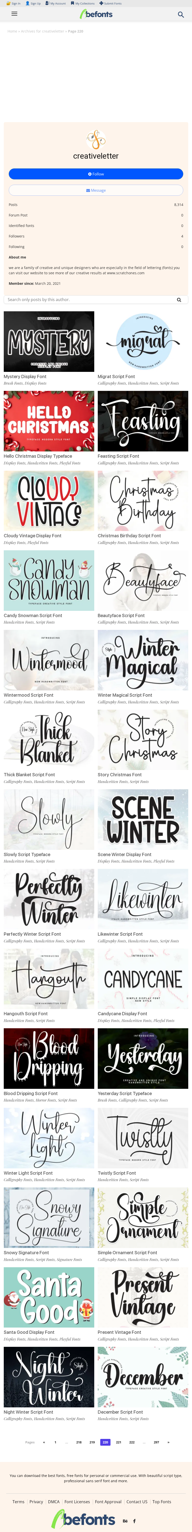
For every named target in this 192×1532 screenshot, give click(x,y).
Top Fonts (161, 1501)
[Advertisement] (96, 74)
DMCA (54, 1501)
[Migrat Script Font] (143, 341)
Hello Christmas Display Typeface (38, 456)
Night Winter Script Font (28, 1412)
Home (12, 31)
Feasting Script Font (118, 456)
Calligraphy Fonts (112, 383)
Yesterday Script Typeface (125, 1093)
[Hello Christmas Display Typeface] (49, 420)
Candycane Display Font (122, 1013)
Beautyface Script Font (121, 615)
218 (79, 1442)
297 (156, 1442)
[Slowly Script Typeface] (49, 819)
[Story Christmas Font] (143, 739)
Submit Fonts (113, 3)
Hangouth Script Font (26, 1013)
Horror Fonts (46, 1100)
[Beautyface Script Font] (143, 580)
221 (118, 1442)
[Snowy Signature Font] (49, 1217)
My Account (58, 3)
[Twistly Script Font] (143, 1137)
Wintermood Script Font (29, 695)
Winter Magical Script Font (125, 695)
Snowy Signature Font (26, 1252)
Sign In (13, 3)
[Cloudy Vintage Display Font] (49, 500)
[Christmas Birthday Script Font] (143, 500)
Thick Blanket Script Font (29, 774)
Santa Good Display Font (29, 1332)
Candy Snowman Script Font (33, 615)
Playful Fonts (70, 462)
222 (131, 1442)
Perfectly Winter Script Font (32, 934)
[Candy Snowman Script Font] (49, 580)
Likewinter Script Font (120, 934)
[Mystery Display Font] (49, 341)
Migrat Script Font (116, 376)
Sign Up (33, 3)
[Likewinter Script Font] (143, 898)
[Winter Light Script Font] (49, 1137)
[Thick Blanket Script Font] (49, 739)
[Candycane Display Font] (143, 978)
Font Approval (108, 1501)
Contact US (137, 1501)
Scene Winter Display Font (125, 854)
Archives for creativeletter (42, 31)
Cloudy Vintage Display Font (33, 535)
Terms (18, 1501)
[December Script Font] (143, 1376)
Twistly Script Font (117, 1173)
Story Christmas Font (120, 774)
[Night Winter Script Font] (49, 1376)
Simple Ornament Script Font (127, 1252)
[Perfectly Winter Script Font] (49, 898)
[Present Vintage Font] (143, 1297)
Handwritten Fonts (143, 383)
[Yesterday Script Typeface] (143, 1058)
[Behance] (125, 1521)
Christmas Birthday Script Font (129, 535)
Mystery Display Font (25, 376)
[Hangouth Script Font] (49, 978)
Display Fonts (35, 383)
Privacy (36, 1501)
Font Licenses (77, 1501)
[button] (181, 16)
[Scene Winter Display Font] (143, 819)
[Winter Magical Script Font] (143, 659)
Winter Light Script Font (28, 1173)
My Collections (85, 3)
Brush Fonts (13, 383)
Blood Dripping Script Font (31, 1093)
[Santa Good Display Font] (49, 1297)
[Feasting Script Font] (143, 420)
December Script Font (120, 1412)
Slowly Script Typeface (27, 854)
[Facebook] (134, 1521)
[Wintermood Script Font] (49, 659)
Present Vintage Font (119, 1332)
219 (92, 1442)
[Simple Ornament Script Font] (143, 1217)
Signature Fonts (69, 1259)
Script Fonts (169, 383)
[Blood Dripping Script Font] (49, 1058)
